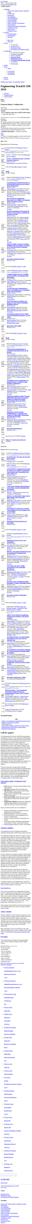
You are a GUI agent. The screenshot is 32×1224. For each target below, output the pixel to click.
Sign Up (3, 1222)
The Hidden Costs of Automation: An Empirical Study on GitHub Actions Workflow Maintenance (17, 382)
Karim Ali (11, 461)
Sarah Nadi (10, 546)
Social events (11, 29)
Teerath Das (15, 644)
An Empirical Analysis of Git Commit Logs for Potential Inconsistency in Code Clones (18, 315)
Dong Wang (19, 627)
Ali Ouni (27, 622)
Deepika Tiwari (11, 556)
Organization (7, 51)
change (16, 144)
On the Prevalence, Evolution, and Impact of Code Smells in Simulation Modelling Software (17, 302)
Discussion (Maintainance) (14, 428)
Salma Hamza (20, 629)
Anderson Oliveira (12, 228)
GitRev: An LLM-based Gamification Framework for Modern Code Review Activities (18, 616)
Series (9, 68)
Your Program (11, 35)
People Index (14, 63)
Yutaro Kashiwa (20, 190)
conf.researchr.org (9, 1186)
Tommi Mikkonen (18, 646)
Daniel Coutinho (24, 217)
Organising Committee (17, 54)
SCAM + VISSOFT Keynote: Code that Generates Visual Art (18, 159)
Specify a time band (21, 131)
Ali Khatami (10, 250)
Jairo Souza (16, 237)
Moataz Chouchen (17, 622)
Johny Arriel (23, 239)
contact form (4, 1182)
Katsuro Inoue (11, 321)
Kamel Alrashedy (11, 204)
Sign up (6, 79)
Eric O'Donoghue (11, 668)
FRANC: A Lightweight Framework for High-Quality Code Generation (18, 496)
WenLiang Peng (17, 492)
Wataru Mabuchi (11, 189)
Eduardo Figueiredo (15, 611)
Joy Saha (19, 575)
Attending (6, 9)
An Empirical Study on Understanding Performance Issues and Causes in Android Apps (18, 638)
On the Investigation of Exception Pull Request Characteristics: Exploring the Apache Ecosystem (18, 212)
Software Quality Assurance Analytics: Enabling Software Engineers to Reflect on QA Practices (18, 245)
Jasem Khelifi (10, 621)
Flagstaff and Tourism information (17, 26)
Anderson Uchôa (11, 358)
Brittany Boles (11, 667)
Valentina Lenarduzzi (10, 152)
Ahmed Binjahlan (18, 206)
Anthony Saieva (11, 515)
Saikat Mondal (24, 479)
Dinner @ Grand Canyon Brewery (16, 440)
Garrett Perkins (11, 670)
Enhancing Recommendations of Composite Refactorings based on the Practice (17, 350)
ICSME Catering (17, 167)
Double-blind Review (6, 888)
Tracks (6, 43)
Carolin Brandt (11, 251)
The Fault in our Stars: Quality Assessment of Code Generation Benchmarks (16, 567)
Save (2, 133)
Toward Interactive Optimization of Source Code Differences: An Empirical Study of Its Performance (18, 290)
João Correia (10, 217)
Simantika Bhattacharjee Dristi (19, 573)
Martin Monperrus (17, 559)
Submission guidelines (7, 828)
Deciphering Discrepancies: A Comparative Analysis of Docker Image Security (18, 662)
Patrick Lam (24, 423)
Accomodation (11, 17)
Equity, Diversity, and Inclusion (16, 23)
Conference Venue (12, 28)
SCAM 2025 (11, 73)
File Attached (15, 323)
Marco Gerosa (17, 236)
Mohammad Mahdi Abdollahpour (16, 419)
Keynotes (10, 37)
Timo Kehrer (22, 391)
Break (7, 171)
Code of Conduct (12, 21)
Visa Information (12, 20)
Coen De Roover (13, 151)
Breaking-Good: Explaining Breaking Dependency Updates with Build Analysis (19, 582)
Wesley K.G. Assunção (13, 231)
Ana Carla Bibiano (12, 355)
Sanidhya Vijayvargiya (13, 404)
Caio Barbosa (14, 225)
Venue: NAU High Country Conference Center (13, 1204)
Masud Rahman (11, 309)
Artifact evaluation (6, 911)
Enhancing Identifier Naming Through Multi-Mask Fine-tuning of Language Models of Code (18, 398)
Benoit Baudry (11, 163)
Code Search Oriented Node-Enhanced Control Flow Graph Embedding (18, 488)
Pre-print (9, 209)
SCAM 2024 (16, 82)
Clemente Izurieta (11, 671)
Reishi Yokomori (11, 320)
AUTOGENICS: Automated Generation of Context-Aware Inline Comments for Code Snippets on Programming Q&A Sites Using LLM (18, 471)
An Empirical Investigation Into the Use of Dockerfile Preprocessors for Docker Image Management (18, 184)
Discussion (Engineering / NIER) (16, 677)
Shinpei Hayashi (11, 296)
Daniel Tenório (21, 358)
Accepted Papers (8, 95)
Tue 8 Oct (10, 41)
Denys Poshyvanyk (10, 701)
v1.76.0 (16, 1186)
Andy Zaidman (18, 253)
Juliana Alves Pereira (18, 233)
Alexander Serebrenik (16, 179)
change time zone (25, 138)
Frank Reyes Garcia (12, 586)
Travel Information (13, 18)
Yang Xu (9, 492)
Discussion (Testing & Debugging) (16, 595)
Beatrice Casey (15, 502)
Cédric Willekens (11, 282)
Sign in (6, 77)
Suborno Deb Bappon (13, 476)
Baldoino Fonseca (15, 369)
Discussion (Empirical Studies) (15, 259)
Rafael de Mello (22, 223)
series (10, 82)
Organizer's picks (12, 31)
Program (6, 32)
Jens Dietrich (17, 421)
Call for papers (8, 96)
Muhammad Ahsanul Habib (14, 310)
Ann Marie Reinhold (12, 673)
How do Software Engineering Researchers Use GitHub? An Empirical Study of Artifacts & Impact (18, 200)
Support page (4, 1187)
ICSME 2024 (13, 4)
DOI (8, 299)
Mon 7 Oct (10, 40)
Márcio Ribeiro (22, 370)
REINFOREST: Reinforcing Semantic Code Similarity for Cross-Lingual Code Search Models (18, 510)
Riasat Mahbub (11, 307)
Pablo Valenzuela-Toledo (13, 386)
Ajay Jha (9, 545)
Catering (23, 436)
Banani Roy (26, 481)
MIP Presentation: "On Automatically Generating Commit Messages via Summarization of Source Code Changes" (17, 691)
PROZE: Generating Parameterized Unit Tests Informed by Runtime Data (19, 552)
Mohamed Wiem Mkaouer (17, 345)
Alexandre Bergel (11, 389)
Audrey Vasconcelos (12, 375)
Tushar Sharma (14, 272)
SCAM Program (12, 34)
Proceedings (4, 936)
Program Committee (6, 964)
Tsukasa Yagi (10, 294)
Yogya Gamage (18, 557)
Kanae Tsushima (11, 656)
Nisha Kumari (11, 643)
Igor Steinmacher (11, 234)
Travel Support (12, 24)
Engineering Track (16, 48)
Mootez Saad (21, 405)
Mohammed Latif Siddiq (13, 500)
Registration (11, 15)
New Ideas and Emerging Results (20, 49)
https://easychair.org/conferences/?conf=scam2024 (12, 963)
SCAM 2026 (11, 71)
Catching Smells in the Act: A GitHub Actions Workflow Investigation (18, 275)
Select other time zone (8, 114)
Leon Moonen (12, 686)
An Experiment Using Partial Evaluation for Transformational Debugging (18, 651)
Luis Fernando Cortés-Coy (12, 696)
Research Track (15, 46)
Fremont (7, 149)
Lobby (25, 167)
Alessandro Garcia (23, 220)
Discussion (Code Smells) (14, 326)
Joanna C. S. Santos (16, 503)
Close (2, 134)
